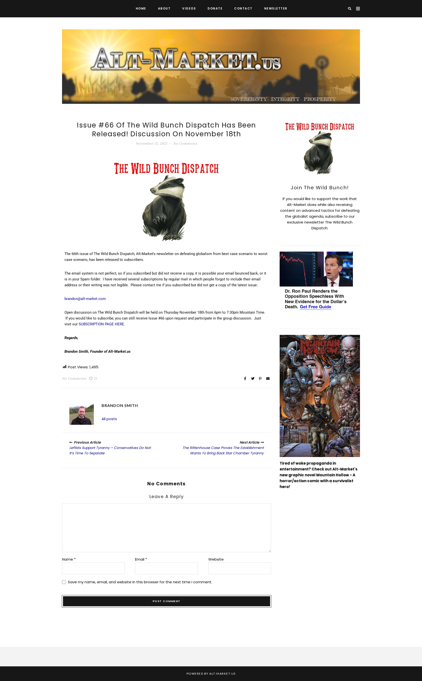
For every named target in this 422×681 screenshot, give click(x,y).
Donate (215, 8)
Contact (243, 8)
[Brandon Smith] (81, 412)
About (164, 8)
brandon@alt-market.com (85, 299)
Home (141, 8)
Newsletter (275, 8)
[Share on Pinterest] (260, 378)
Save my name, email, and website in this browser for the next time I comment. (140, 582)
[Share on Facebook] (245, 378)
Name (69, 559)
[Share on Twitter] (253, 378)
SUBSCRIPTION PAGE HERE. (102, 324)
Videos (189, 8)
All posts (109, 418)
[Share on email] (268, 378)
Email (141, 559)
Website (216, 559)
